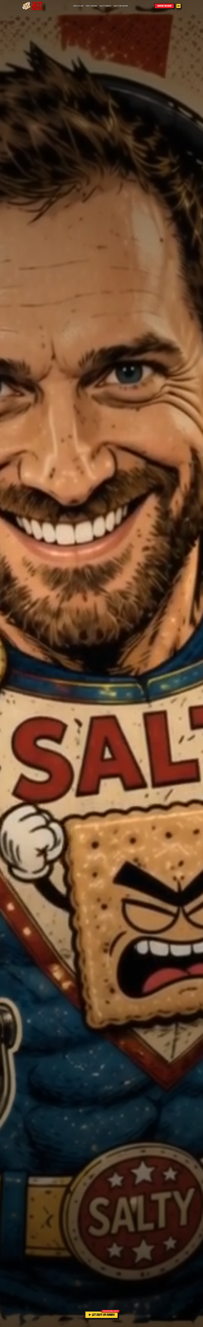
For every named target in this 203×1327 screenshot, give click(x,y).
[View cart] (178, 5)
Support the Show (164, 6)
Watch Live (78, 6)
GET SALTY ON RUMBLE (103, 1314)
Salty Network (121, 6)
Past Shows (91, 6)
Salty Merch (105, 6)
